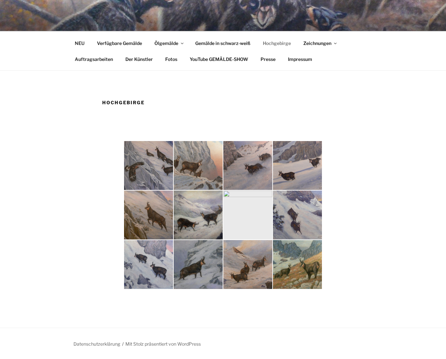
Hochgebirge (277, 43)
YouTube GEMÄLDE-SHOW (219, 59)
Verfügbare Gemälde (119, 43)
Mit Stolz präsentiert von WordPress (163, 344)
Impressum (300, 59)
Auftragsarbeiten (94, 59)
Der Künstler (139, 59)
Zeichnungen (317, 43)
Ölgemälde (166, 43)
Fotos (171, 59)
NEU (80, 43)
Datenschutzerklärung (96, 344)
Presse (268, 59)
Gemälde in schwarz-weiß (222, 43)
